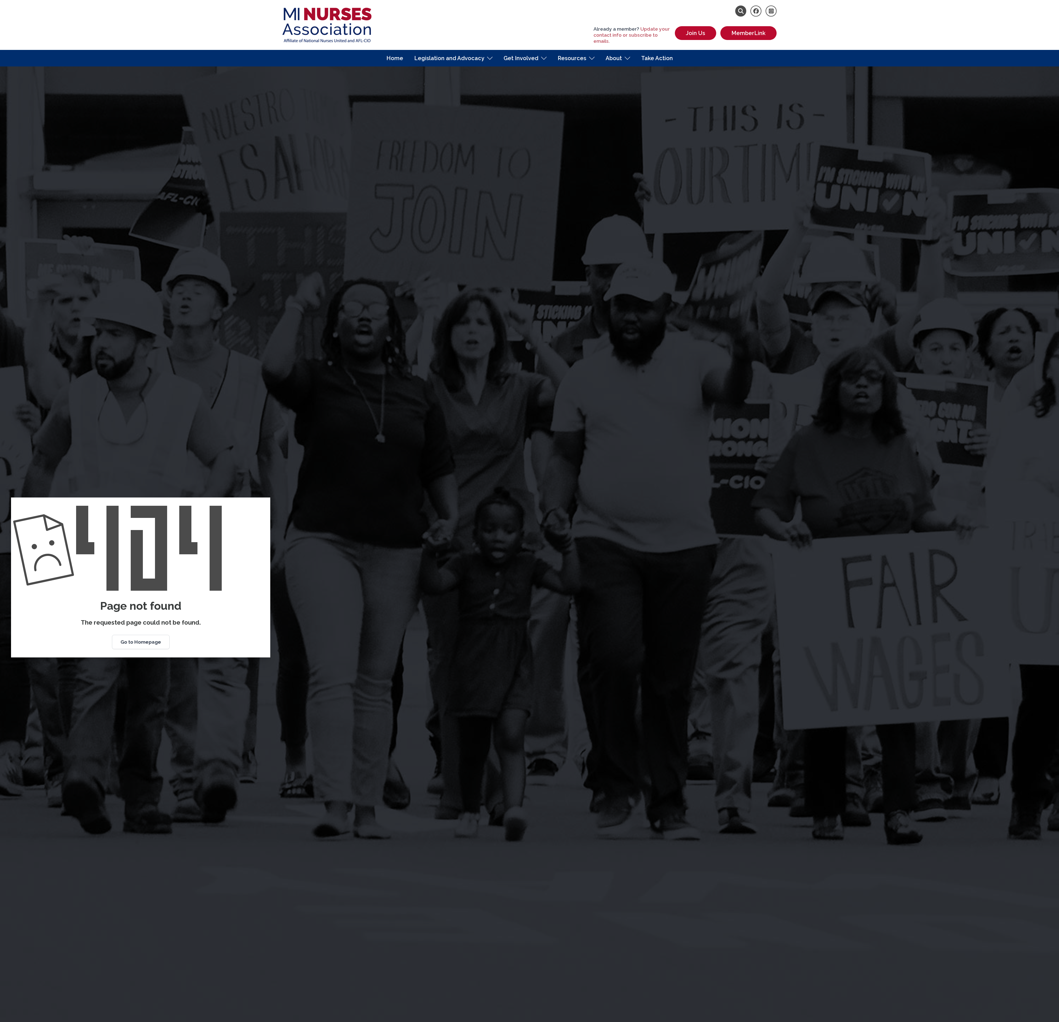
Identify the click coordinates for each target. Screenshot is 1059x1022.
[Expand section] (490, 58)
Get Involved (521, 58)
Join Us (695, 33)
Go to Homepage (141, 642)
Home (394, 58)
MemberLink (748, 33)
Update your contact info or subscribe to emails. (631, 35)
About (614, 58)
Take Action (657, 58)
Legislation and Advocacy (449, 58)
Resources (572, 58)
